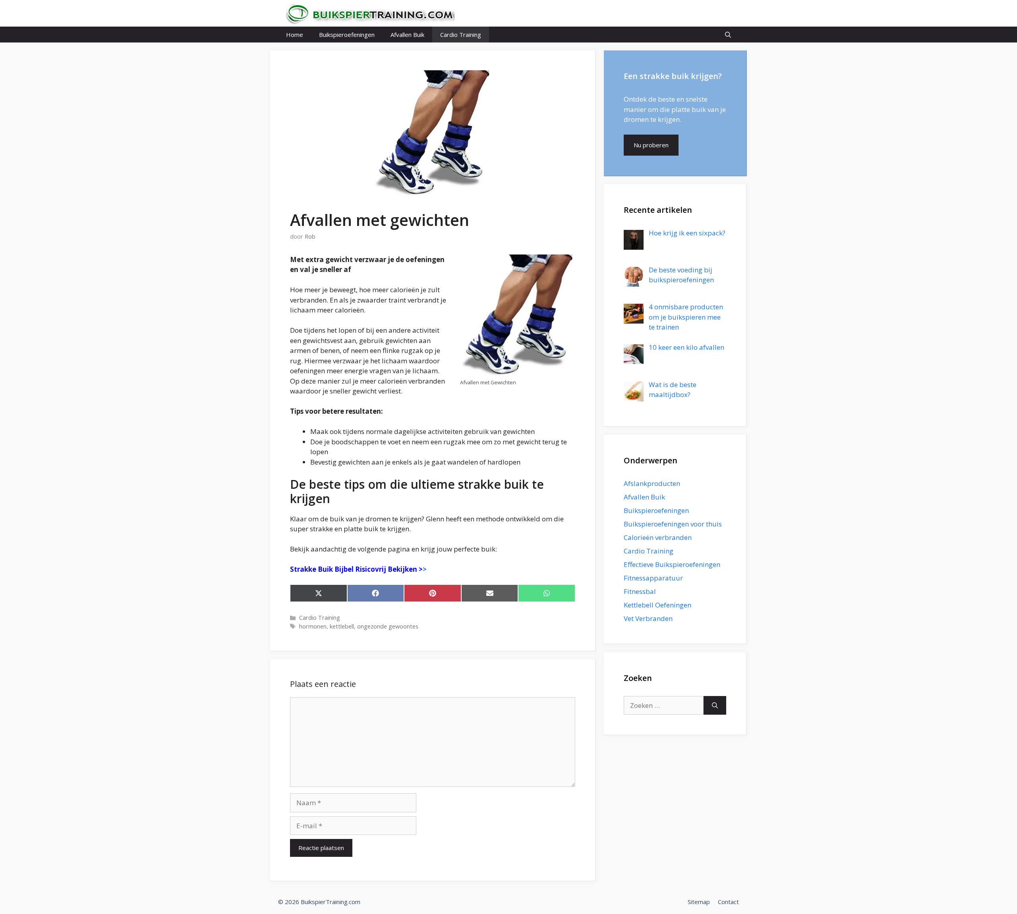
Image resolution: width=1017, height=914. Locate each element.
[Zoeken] (715, 705)
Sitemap (699, 902)
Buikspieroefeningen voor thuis (673, 523)
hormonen (313, 626)
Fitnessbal (640, 591)
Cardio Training (460, 35)
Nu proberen (651, 145)
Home (294, 35)
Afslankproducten (652, 483)
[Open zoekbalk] (728, 34)
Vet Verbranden (648, 618)
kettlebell (342, 626)
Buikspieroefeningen (347, 35)
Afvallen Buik (407, 35)
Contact (728, 902)
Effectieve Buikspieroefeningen (672, 564)
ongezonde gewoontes (387, 626)
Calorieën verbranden (658, 537)
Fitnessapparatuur (653, 577)
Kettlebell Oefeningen (657, 604)
